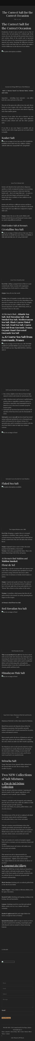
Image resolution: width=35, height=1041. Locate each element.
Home (3, 1031)
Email (4, 1010)
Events (22, 1031)
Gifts (19, 1031)
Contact (8, 1034)
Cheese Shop (13, 1031)
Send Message (6, 1018)
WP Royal (21, 1038)
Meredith (5, 949)
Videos (3, 1034)
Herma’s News (28, 1031)
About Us (7, 1031)
